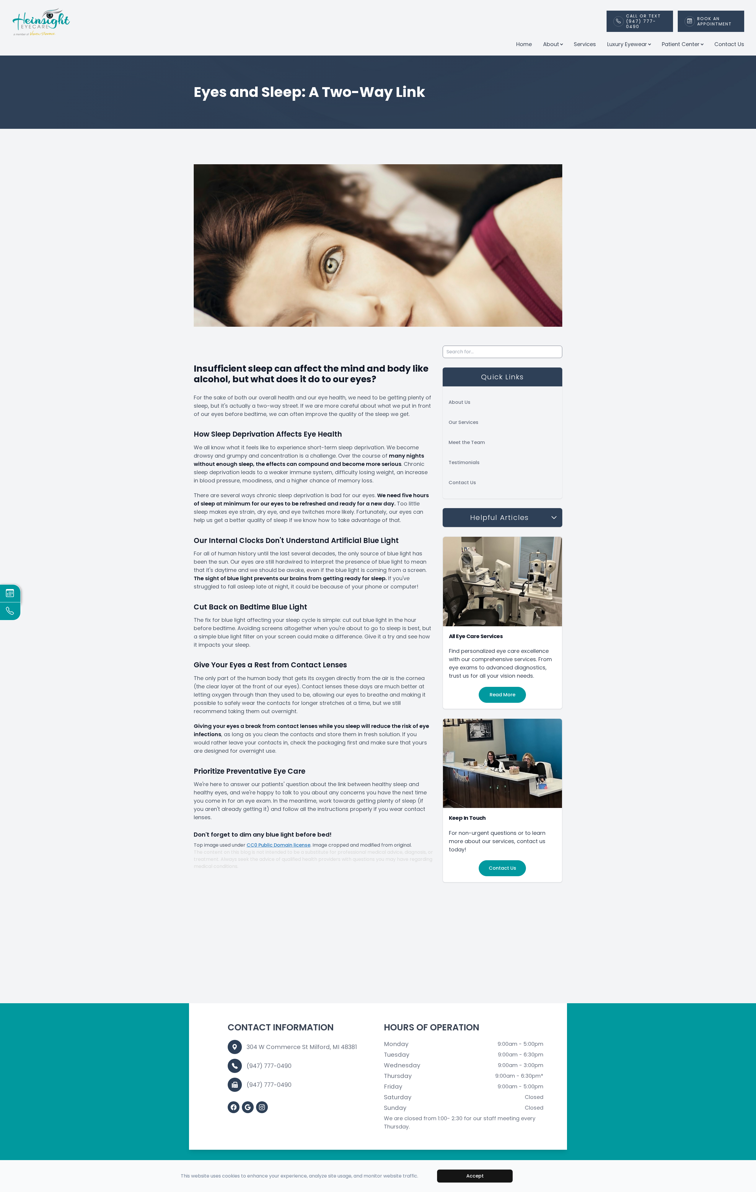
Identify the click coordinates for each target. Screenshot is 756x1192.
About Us (459, 402)
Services (585, 44)
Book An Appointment (714, 21)
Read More (502, 694)
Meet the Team (467, 442)
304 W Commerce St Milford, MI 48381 (302, 1047)
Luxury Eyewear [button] (627, 44)
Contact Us (729, 44)
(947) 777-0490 (269, 1066)
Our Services (463, 422)
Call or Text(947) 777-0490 (643, 21)
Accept (475, 1176)
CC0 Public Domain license (278, 845)
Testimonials (464, 462)
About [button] (551, 44)
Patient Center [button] (681, 44)
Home (524, 44)
